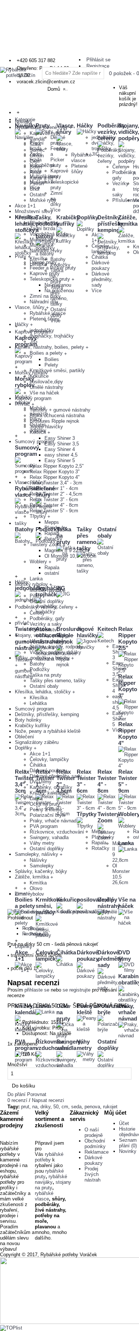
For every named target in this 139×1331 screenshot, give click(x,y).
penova (92, 1106)
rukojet (110, 1106)
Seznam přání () (128, 1142)
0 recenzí (17, 1100)
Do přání (16, 1094)
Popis (28, 928)
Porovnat (36, 1094)
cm (65, 1106)
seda (76, 1106)
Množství (17, 1064)
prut (25, 1106)
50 (56, 1106)
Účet (124, 1123)
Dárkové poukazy (94, 1160)
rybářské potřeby (49, 1157)
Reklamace (97, 1152)
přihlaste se (36, 990)
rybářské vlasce (44, 1196)
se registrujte (76, 990)
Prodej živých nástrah (92, 1174)
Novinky (127, 1151)
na (34, 1106)
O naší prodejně (94, 1132)
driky (45, 1106)
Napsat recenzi (48, 1100)
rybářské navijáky (51, 1179)
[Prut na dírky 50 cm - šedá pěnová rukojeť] (55, 912)
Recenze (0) (35, 934)
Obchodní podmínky (95, 1143)
